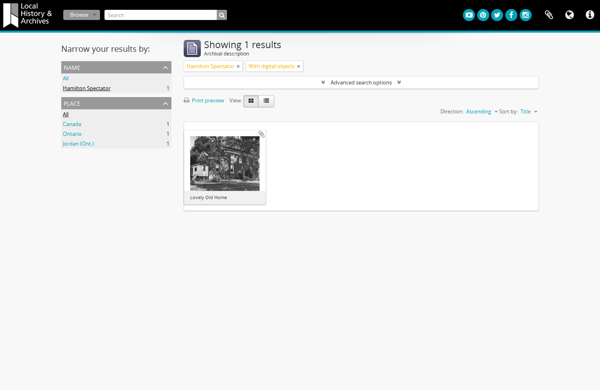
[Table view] (266, 101)
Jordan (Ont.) (78, 143)
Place (72, 102)
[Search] (222, 15)
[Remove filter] (238, 66)
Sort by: (508, 111)
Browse (79, 14)
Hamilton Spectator (87, 88)
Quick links (590, 15)
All (66, 78)
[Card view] (251, 101)
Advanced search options (361, 82)
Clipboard (549, 15)
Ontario (72, 133)
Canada (72, 124)
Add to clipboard (262, 134)
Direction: (452, 111)
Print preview (207, 100)
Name (72, 66)
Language (569, 15)
